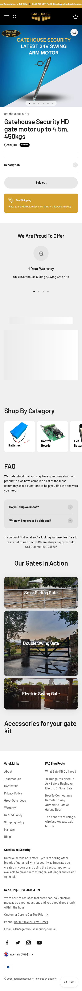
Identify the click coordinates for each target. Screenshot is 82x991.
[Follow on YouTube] (39, 943)
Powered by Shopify (46, 978)
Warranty (10, 807)
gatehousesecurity (16, 114)
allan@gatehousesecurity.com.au (35, 929)
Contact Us (11, 786)
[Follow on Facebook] (7, 943)
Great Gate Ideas (15, 800)
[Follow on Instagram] (28, 943)
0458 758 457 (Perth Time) (31, 922)
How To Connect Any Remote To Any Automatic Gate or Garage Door (58, 802)
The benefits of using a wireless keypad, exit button (60, 821)
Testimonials (12, 779)
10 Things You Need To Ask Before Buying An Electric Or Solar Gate (59, 783)
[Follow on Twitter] (18, 943)
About (8, 771)
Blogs (8, 836)
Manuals (9, 829)
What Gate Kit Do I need (60, 771)
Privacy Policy (13, 793)
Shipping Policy (14, 822)
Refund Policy (13, 815)
